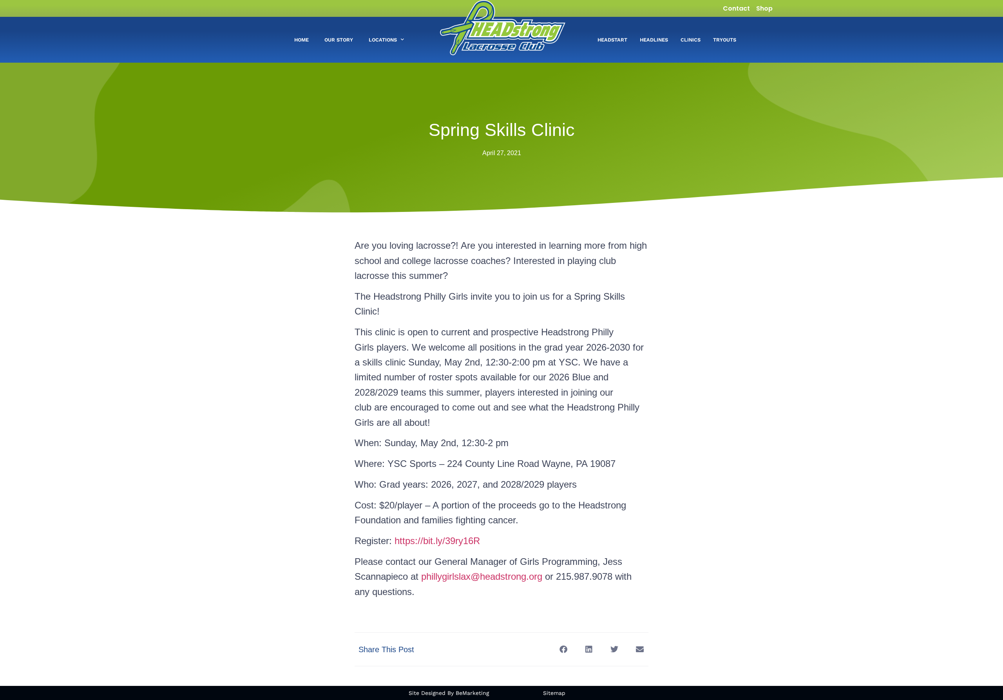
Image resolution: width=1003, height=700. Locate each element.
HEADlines (654, 40)
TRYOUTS (724, 40)
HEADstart (612, 40)
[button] (563, 649)
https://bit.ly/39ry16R (437, 540)
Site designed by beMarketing (449, 693)
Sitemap (554, 693)
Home (301, 40)
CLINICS (691, 40)
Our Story (338, 40)
